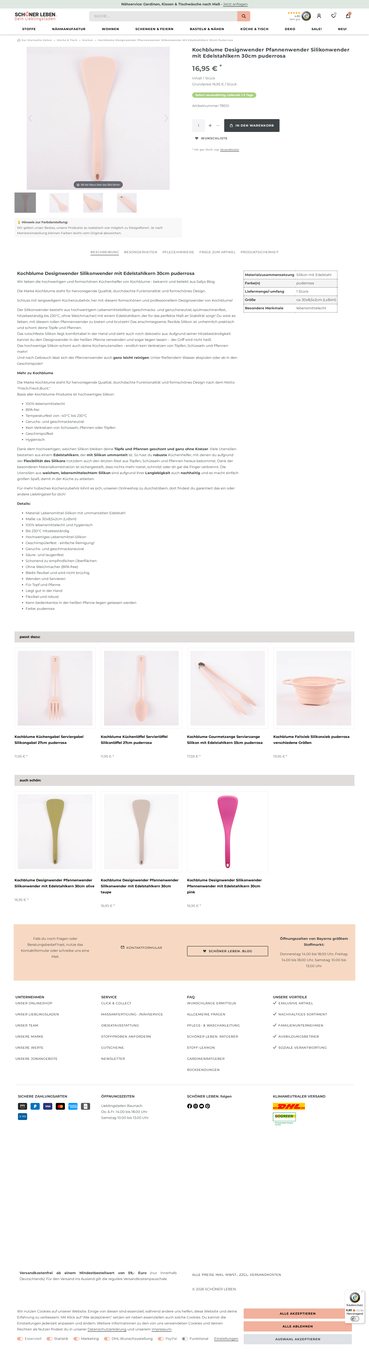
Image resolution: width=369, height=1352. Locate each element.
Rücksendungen (203, 1070)
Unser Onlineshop (33, 1003)
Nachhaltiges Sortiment (302, 1014)
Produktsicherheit (260, 252)
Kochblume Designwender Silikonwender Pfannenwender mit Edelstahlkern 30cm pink (224, 886)
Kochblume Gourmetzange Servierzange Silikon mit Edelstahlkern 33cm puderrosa (225, 740)
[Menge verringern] (218, 125)
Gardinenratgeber (206, 1059)
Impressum (161, 1329)
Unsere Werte (29, 1048)
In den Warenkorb (255, 125)
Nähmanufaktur (69, 29)
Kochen (87, 40)
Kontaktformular (144, 948)
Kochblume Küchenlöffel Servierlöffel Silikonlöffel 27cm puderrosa (134, 740)
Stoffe (29, 29)
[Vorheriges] (30, 118)
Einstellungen (226, 1339)
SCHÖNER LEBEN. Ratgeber (212, 1036)
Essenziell (33, 1339)
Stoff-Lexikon (201, 1048)
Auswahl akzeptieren (298, 1339)
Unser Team (26, 1025)
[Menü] (362, 1292)
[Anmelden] (319, 16)
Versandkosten (229, 149)
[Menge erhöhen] (210, 125)
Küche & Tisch (254, 29)
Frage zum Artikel (217, 252)
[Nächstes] (166, 118)
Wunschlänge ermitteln (211, 1003)
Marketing (90, 1339)
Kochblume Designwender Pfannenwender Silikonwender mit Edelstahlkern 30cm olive (54, 883)
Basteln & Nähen (207, 29)
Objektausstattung (120, 1025)
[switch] (355, 1318)
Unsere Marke (29, 1036)
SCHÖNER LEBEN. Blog (230, 951)
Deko (290, 29)
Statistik (61, 1339)
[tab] (105, 252)
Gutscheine (112, 1048)
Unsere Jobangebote (36, 1059)
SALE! (317, 29)
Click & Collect (116, 1003)
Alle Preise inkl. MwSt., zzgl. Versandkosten (236, 1275)
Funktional (199, 1339)
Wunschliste (214, 138)
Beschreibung (105, 252)
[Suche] (243, 16)
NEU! (342, 29)
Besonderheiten (140, 252)
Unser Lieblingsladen (37, 1014)
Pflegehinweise (178, 252)
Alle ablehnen (298, 1326)
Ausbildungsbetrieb (298, 1036)
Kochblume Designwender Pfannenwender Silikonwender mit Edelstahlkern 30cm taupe (140, 886)
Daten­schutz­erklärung (107, 1329)
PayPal (171, 1339)
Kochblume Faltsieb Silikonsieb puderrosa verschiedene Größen (311, 740)
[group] (55, 688)
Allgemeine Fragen (206, 1014)
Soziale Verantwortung (302, 1048)
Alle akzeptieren (298, 1313)
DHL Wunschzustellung (132, 1339)
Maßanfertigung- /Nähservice (132, 1014)
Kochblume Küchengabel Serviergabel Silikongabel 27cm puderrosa (49, 740)
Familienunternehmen (301, 1025)
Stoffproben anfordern (126, 1036)
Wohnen (110, 29)
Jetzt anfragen (235, 4)
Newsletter (113, 1059)
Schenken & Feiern (154, 29)
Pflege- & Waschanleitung (213, 1025)
